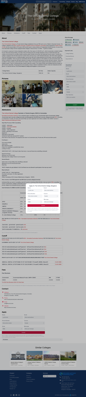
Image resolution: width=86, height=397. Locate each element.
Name (29, 187)
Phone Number (31, 193)
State (29, 199)
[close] (59, 185)
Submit (43, 205)
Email (45, 187)
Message (46, 199)
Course (46, 193)
